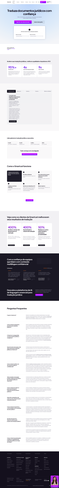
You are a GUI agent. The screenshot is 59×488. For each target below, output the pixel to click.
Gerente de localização (19, 462)
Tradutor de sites (9, 462)
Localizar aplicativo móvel (29, 470)
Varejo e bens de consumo (38, 469)
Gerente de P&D (18, 459)
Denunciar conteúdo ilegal (19, 481)
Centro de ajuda (46, 464)
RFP (35, 464)
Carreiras (36, 462)
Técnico (36, 474)
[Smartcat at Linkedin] (45, 480)
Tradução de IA (9, 459)
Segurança (17, 478)
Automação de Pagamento (10, 464)
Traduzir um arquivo (28, 460)
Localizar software (28, 463)
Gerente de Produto (19, 464)
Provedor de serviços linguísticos (19, 470)
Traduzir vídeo (27, 465)
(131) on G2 (50, 268)
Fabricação (36, 471)
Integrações (8, 467)
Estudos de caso (46, 462)
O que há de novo (46, 467)
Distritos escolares (18, 467)
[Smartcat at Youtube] (48, 480)
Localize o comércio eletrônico (28, 472)
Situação (8, 481)
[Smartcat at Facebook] (44, 480)
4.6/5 (48, 268)
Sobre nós (36, 459)
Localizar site (27, 468)
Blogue (45, 459)
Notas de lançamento (47, 469)
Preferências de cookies (10, 478)
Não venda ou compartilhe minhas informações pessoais (38, 485)
